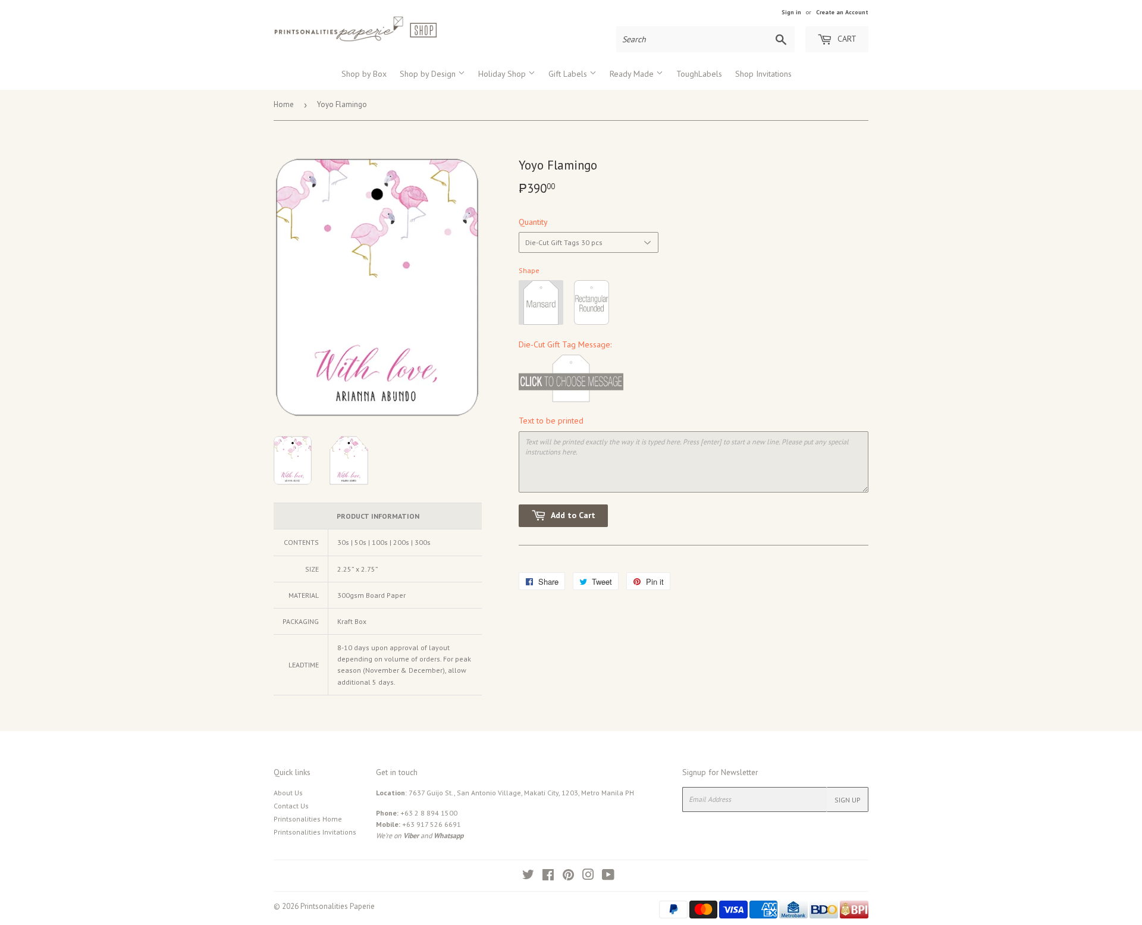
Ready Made (633, 73)
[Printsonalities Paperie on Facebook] (548, 876)
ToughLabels (699, 73)
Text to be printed (551, 420)
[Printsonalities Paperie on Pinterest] (568, 876)
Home (284, 104)
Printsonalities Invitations (315, 831)
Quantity (533, 222)
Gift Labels (568, 73)
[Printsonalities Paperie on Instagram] (588, 876)
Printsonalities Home (308, 818)
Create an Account (842, 12)
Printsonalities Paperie (337, 906)
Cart (846, 38)
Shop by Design (429, 73)
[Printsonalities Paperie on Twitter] (528, 876)
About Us (288, 792)
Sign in (791, 12)
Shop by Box (364, 73)
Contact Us (291, 805)
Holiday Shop (503, 73)
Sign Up (847, 799)
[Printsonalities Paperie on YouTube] (608, 876)
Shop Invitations (763, 73)
